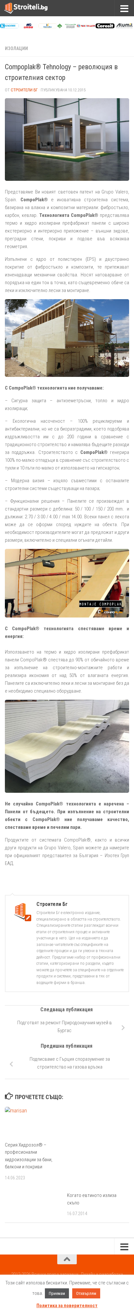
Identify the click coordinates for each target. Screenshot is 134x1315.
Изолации (16, 48)
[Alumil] (124, 27)
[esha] (66, 27)
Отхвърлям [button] (86, 1293)
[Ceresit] (105, 27)
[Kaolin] (9, 27)
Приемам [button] (57, 1293)
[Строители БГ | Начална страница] (33, 8)
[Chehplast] (85, 27)
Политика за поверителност (67, 1305)
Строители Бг (24, 89)
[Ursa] (28, 27)
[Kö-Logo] (47, 27)
